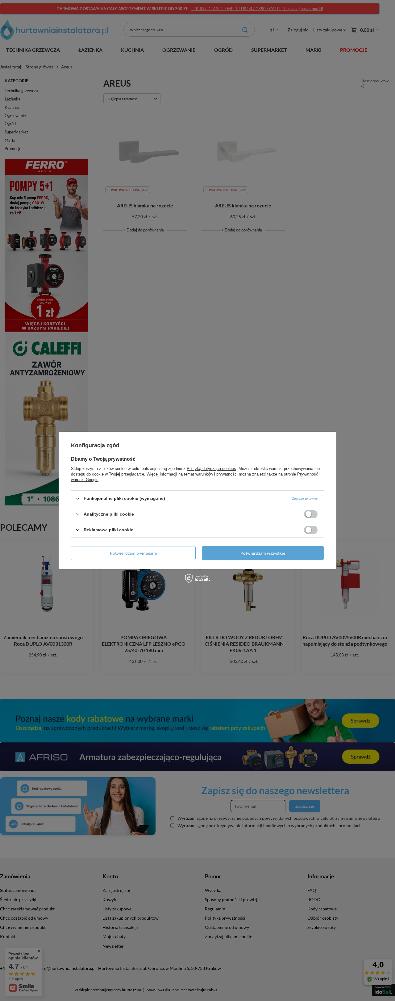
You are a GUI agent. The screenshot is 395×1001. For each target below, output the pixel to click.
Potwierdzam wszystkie (262, 552)
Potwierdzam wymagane (133, 552)
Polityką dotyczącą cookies (211, 468)
